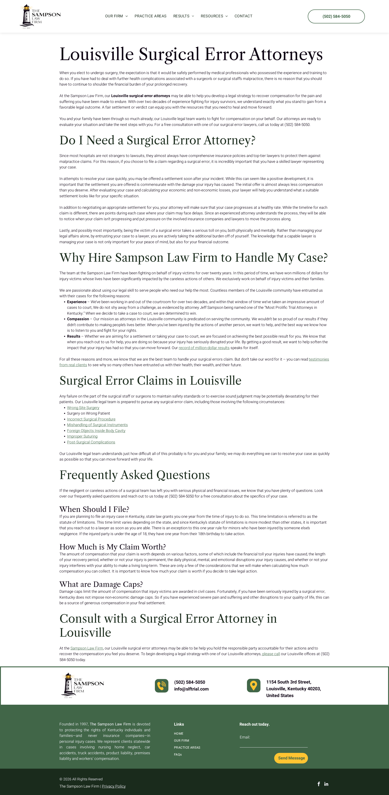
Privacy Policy (114, 786)
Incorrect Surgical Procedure (91, 419)
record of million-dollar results (204, 348)
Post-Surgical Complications (91, 442)
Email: (245, 737)
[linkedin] (326, 784)
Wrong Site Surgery (83, 408)
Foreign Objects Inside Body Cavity (96, 431)
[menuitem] (116, 16)
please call (271, 654)
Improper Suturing (82, 436)
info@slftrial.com (191, 689)
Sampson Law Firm (86, 648)
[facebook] (318, 784)
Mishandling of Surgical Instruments (97, 425)
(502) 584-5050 (189, 682)
